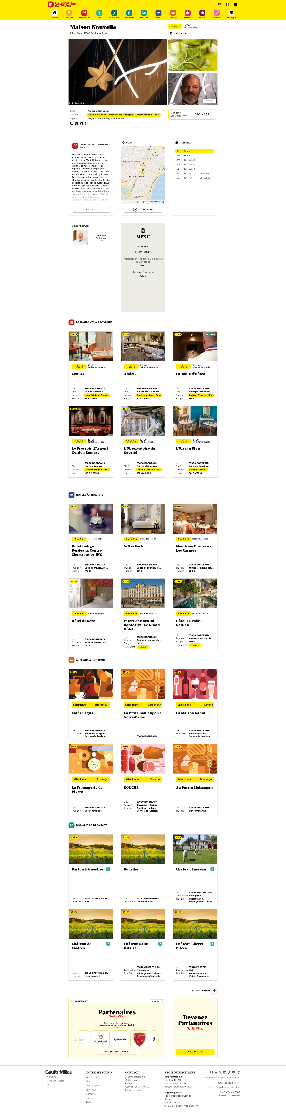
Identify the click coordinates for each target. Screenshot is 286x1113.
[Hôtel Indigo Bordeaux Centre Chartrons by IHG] (91, 540)
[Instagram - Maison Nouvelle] (87, 123)
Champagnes (93, 1085)
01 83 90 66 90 (171, 1102)
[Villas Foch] (143, 540)
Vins (88, 1081)
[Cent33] (91, 367)
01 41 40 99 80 (142, 1086)
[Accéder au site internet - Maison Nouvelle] (77, 123)
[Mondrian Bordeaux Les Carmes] (195, 540)
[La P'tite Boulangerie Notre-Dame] (143, 705)
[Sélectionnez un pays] (227, 4)
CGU (48, 1085)
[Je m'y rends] (143, 178)
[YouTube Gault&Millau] (233, 1072)
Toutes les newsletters (228, 1083)
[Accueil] (65, 3)
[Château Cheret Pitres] (195, 945)
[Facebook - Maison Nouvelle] (82, 123)
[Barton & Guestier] (91, 870)
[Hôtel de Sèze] (91, 614)
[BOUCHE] (143, 779)
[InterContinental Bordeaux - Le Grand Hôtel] (143, 614)
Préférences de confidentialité (224, 1087)
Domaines (91, 1094)
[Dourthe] (143, 870)
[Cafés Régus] (91, 705)
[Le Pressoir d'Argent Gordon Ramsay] (91, 442)
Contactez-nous (133, 1090)
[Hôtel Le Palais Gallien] (195, 614)
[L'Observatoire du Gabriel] (143, 442)
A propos (51, 1076)
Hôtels (89, 1098)
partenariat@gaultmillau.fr (178, 1086)
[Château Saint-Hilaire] (143, 945)
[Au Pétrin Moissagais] (195, 779)
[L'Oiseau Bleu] (195, 442)
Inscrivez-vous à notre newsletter (222, 1077)
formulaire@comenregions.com (181, 1105)
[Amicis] (143, 367)
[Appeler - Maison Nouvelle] (72, 123)
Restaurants (92, 1077)
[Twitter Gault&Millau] (220, 1072)
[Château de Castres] (91, 945)
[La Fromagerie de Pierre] (91, 779)
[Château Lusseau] (195, 870)
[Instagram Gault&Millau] (216, 1072)
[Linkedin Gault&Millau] (224, 1072)
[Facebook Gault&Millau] (211, 1072)
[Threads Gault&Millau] (238, 1072)
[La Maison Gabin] (195, 705)
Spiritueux (91, 1089)
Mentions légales (55, 1081)
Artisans (90, 1102)
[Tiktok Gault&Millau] (229, 1072)
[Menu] (235, 4)
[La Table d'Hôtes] (195, 367)
